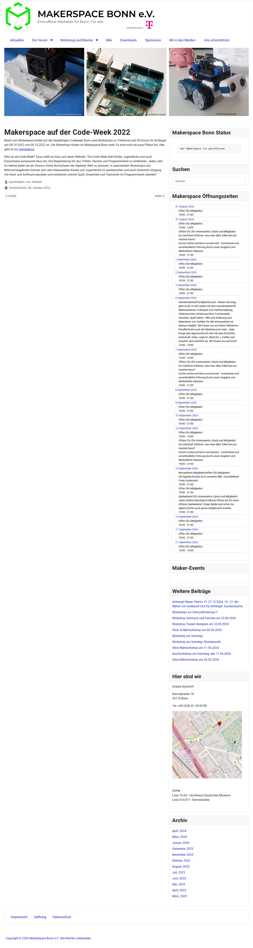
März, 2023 (179, 896)
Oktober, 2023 (181, 860)
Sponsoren (153, 40)
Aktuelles (17, 40)
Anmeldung (26, 149)
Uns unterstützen (216, 40)
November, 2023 (182, 854)
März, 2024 (179, 837)
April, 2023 (179, 890)
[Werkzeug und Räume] (96, 40)
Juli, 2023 (178, 872)
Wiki (109, 40)
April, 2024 (179, 831)
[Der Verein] (50, 40)
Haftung (40, 917)
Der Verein (39, 40)
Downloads (128, 40)
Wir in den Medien (182, 40)
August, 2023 (180, 866)
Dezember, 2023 (182, 848)
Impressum (19, 917)
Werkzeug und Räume (76, 40)
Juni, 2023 (179, 878)
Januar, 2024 (180, 843)
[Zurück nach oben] (246, 941)
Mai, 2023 (178, 884)
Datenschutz (62, 917)
